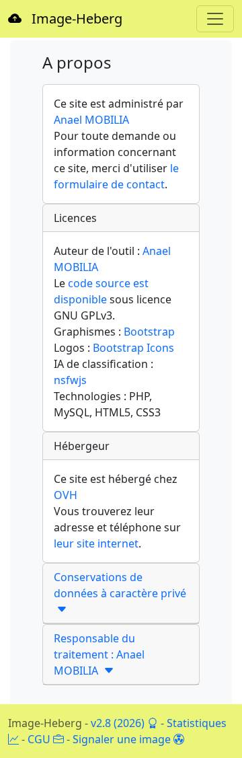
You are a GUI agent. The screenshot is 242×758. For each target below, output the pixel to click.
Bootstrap (149, 331)
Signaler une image (123, 739)
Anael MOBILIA (91, 119)
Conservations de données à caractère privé (120, 593)
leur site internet (96, 543)
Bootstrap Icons (133, 347)
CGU (40, 739)
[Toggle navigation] (215, 18)
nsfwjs (70, 380)
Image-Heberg (72, 18)
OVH (65, 495)
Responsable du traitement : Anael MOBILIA (99, 654)
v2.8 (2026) (119, 723)
